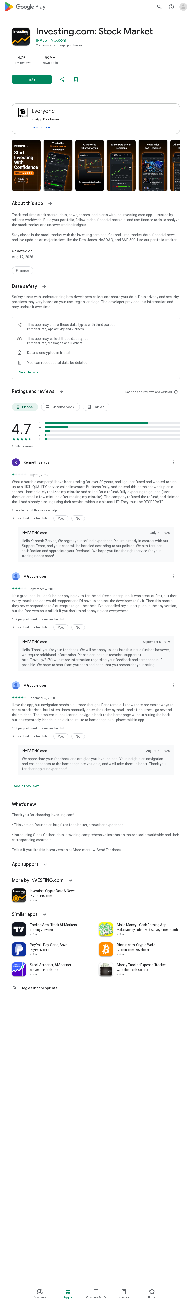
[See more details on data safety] (29, 372)
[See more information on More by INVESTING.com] (71, 880)
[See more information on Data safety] (44, 286)
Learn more (41, 127)
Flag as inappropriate (35, 988)
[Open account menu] (184, 7)
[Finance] (22, 270)
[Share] (62, 80)
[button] (26, 165)
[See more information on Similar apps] (45, 914)
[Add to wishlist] (76, 80)
